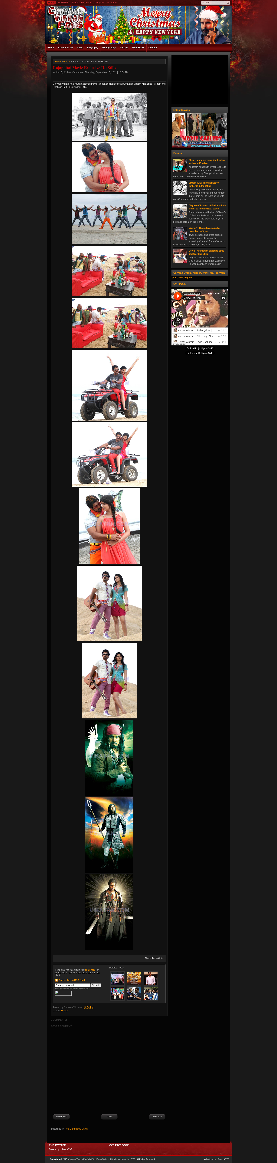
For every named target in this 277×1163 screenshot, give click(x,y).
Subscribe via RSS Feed (72, 980)
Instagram (112, 2)
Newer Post (61, 1116)
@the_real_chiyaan (181, 277)
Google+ (99, 2)
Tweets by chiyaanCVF (60, 1149)
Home (51, 2)
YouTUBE (63, 2)
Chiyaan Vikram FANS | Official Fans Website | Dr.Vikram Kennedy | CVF (101, 1159)
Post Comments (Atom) (76, 1128)
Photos (66, 61)
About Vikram (65, 47)
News (80, 47)
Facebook (86, 2)
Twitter (74, 2)
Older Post (157, 1116)
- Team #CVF (223, 1159)
